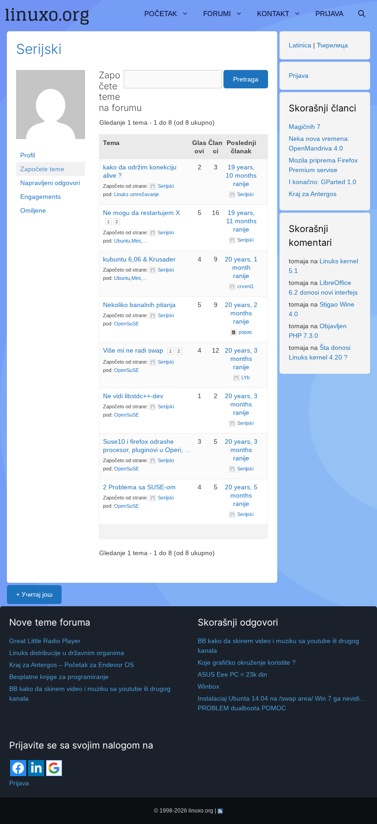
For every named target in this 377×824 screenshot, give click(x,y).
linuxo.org (200, 810)
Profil (27, 155)
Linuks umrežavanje (136, 194)
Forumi (217, 13)
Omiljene (33, 210)
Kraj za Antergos (313, 193)
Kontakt (273, 13)
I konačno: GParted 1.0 (322, 182)
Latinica (300, 45)
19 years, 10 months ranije (241, 175)
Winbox (208, 686)
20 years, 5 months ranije (241, 495)
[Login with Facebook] (18, 768)
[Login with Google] (54, 768)
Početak (160, 13)
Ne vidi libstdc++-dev (133, 396)
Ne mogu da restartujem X (141, 212)
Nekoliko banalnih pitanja (139, 304)
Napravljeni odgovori (50, 182)
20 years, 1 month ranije (241, 267)
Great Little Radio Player (44, 640)
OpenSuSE (126, 323)
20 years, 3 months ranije (241, 359)
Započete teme (42, 169)
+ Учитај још (34, 594)
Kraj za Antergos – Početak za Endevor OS (71, 664)
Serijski (39, 49)
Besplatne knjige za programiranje (59, 676)
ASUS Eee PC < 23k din (232, 674)
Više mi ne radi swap (133, 350)
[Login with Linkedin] (36, 768)
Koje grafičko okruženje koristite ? (247, 662)
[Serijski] (50, 108)
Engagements (40, 196)
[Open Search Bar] (361, 14)
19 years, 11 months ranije (241, 221)
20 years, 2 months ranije (241, 313)
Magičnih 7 (304, 126)
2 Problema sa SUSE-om (139, 487)
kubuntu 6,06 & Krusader (139, 259)
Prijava (329, 13)
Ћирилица (332, 45)
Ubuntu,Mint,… (130, 241)
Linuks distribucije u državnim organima (66, 652)
